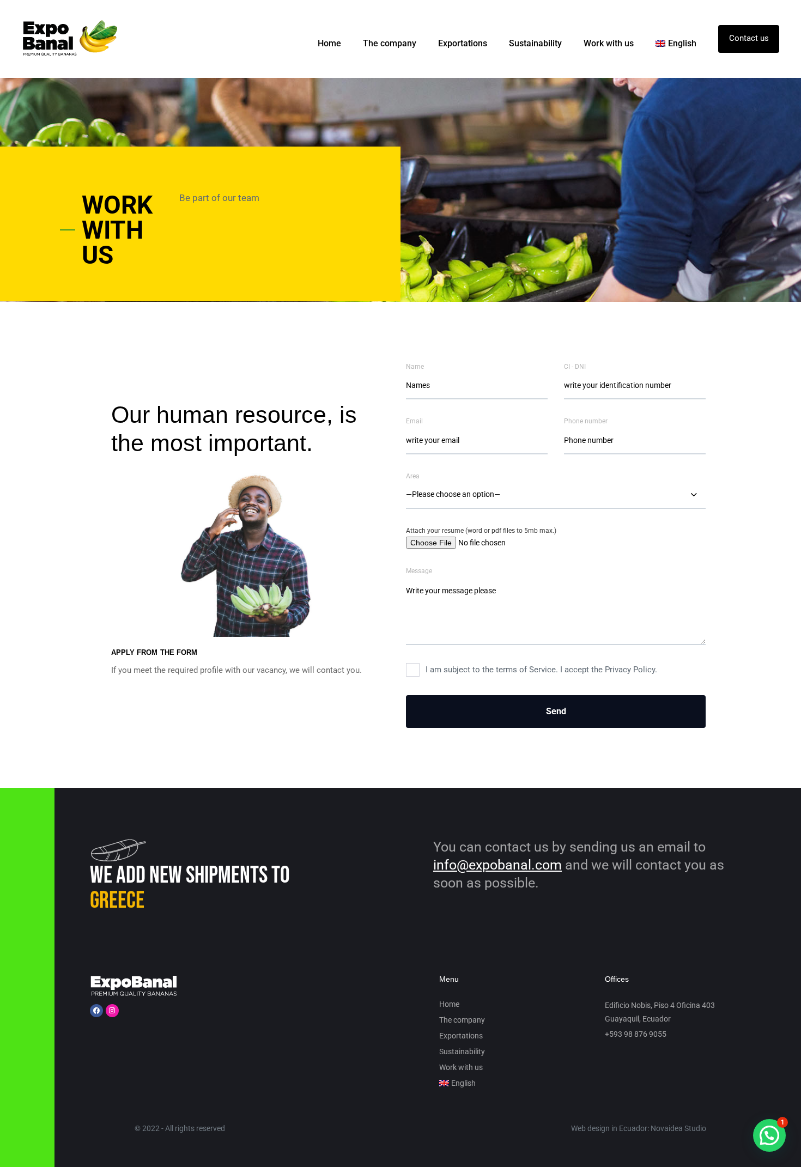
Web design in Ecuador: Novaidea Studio (638, 1128)
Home (329, 43)
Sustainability (535, 43)
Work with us (609, 43)
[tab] (108, 230)
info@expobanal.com (497, 865)
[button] (769, 1135)
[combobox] (556, 495)
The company (389, 43)
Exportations (462, 43)
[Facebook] (96, 1010)
